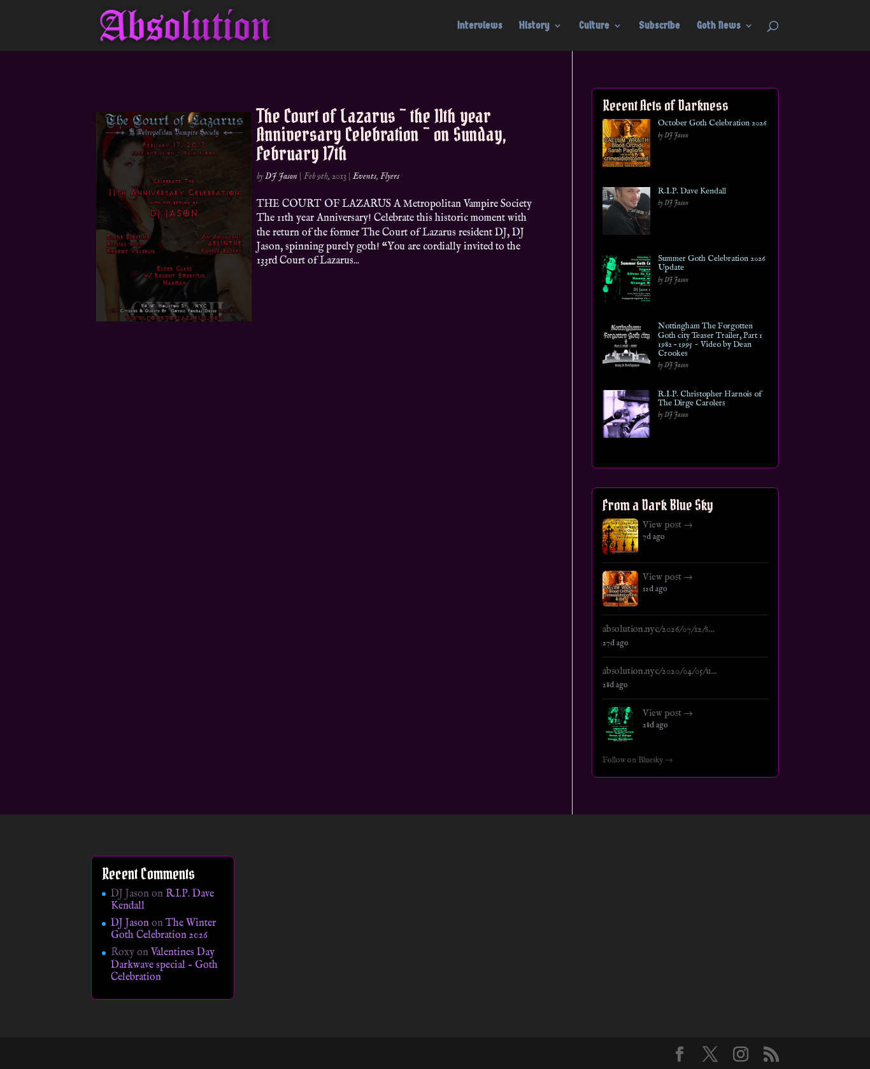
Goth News (719, 26)
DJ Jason (281, 176)
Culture (594, 26)
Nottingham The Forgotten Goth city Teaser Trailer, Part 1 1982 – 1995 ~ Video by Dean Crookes (710, 340)
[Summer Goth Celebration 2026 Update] (626, 281)
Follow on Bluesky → (638, 760)
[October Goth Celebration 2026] (626, 145)
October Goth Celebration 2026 (712, 123)
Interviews (480, 26)
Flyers (389, 176)
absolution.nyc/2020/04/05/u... (660, 671)
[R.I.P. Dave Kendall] (626, 213)
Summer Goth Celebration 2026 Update (711, 264)
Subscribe (659, 26)
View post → (668, 525)
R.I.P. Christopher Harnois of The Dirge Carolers (710, 399)
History (534, 26)
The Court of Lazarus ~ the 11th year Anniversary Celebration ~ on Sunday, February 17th (381, 134)
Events (364, 176)
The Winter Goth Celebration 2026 (163, 929)
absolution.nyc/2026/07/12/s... (658, 629)
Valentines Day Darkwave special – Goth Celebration (164, 964)
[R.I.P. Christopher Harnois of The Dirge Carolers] (626, 416)
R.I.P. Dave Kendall (692, 191)
